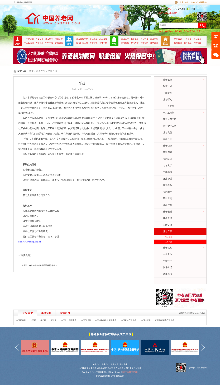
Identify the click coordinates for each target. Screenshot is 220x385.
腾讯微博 (47, 265)
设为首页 (194, 2)
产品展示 (168, 237)
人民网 (33, 320)
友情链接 (65, 313)
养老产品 (154, 39)
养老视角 (197, 39)
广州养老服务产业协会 (164, 320)
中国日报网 (86, 320)
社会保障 (103, 39)
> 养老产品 (39, 71)
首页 (31, 71)
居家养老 (200, 31)
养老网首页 (18, 2)
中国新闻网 (21, 320)
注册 (187, 2)
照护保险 (178, 31)
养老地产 (125, 39)
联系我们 (203, 2)
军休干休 (103, 43)
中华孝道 (49, 43)
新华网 (54, 320)
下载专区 (197, 43)
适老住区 (167, 205)
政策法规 (39, 39)
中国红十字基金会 (69, 320)
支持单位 (28, 313)
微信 (53, 265)
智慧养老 (135, 43)
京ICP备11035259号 (130, 372)
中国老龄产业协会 (128, 320)
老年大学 (93, 39)
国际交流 (59, 39)
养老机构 (125, 43)
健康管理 (154, 43)
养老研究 (49, 39)
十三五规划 (29, 43)
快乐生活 (187, 39)
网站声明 (123, 364)
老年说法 (187, 43)
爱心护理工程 (189, 31)
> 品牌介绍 (51, 71)
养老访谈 (93, 43)
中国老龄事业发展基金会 (105, 320)
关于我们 (96, 364)
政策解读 (169, 31)
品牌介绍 (168, 242)
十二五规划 (29, 39)
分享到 (24, 265)
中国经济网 (146, 320)
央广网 (43, 320)
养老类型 (135, 39)
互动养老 (178, 39)
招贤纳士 (114, 364)
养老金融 (59, 43)
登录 (181, 2)
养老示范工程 (82, 39)
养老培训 (144, 43)
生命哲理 (178, 43)
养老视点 (39, 43)
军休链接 (46, 313)
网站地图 (28, 2)
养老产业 (144, 39)
